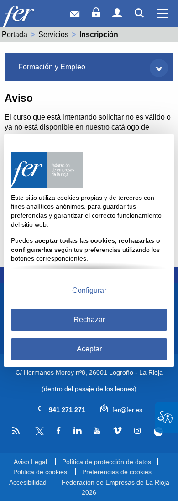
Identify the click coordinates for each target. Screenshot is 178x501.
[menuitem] (89, 67)
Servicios (53, 34)
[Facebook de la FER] (58, 431)
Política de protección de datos (106, 461)
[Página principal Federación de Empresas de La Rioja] (31, 16)
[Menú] (162, 13)
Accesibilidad (28, 482)
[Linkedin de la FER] (77, 431)
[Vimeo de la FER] (117, 431)
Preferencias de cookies (117, 471)
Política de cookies (40, 471)
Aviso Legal (30, 461)
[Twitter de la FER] (38, 433)
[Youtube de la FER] (96, 431)
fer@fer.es (126, 409)
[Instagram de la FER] (137, 431)
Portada (14, 34)
